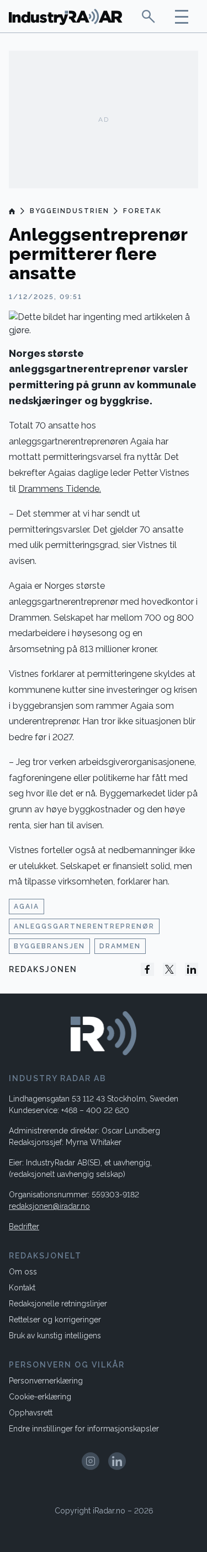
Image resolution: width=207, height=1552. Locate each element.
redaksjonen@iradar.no (49, 1206)
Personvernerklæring (46, 1380)
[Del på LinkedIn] (191, 969)
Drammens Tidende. (59, 489)
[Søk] (148, 16)
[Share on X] (169, 969)
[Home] (12, 211)
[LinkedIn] (117, 1461)
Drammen (120, 946)
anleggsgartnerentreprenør (84, 926)
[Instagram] (90, 1461)
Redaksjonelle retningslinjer (58, 1303)
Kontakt (22, 1287)
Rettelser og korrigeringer (55, 1319)
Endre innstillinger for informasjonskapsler (84, 1428)
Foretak (142, 211)
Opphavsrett (30, 1412)
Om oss (23, 1271)
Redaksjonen (43, 969)
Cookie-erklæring (40, 1396)
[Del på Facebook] (147, 969)
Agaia (26, 906)
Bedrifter (24, 1226)
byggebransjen (49, 946)
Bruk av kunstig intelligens (55, 1335)
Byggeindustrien (69, 211)
